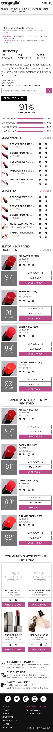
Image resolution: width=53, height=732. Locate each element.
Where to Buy (35, 283)
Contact (7, 710)
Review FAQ (8, 717)
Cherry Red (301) (28, 327)
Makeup (18, 86)
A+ (32, 644)
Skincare (28, 86)
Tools (37, 86)
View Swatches (35, 273)
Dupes (41, 57)
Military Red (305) (29, 256)
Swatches (36, 9)
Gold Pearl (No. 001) (39, 590)
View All (30, 28)
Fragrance (7, 86)
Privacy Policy (10, 720)
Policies (7, 714)
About (6, 707)
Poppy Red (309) (28, 291)
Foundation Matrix (24, 10)
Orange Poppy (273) (30, 362)
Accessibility (9, 727)
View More (46, 138)
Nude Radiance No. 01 (40, 635)
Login (44, 3)
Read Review (35, 278)
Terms (6, 724)
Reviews (6, 57)
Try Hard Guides (34, 710)
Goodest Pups (33, 714)
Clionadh (7, 36)
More (45, 9)
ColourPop (8, 40)
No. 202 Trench (13, 590)
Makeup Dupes (13, 10)
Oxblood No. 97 (13, 635)
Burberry (24, 259)
